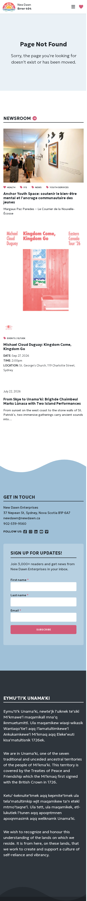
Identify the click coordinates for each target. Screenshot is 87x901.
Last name (20, 595)
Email (16, 610)
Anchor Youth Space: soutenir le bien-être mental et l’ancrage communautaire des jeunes (40, 198)
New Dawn (24, 5)
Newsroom (17, 118)
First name (20, 579)
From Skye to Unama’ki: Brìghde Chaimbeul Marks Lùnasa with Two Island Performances (42, 401)
